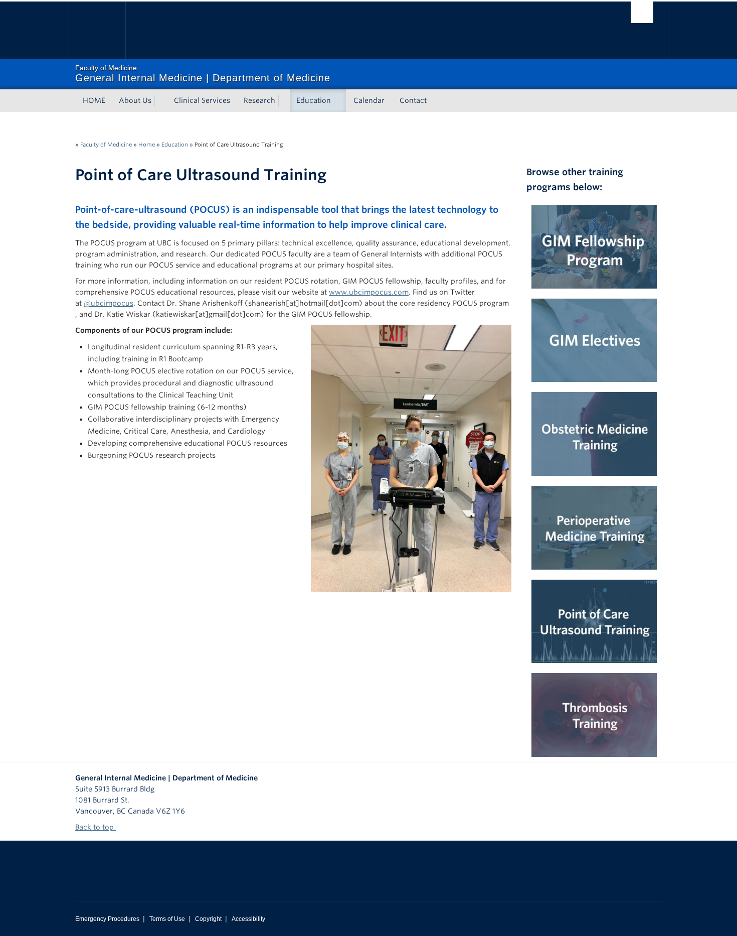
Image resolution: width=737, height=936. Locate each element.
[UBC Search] (642, 12)
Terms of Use (167, 918)
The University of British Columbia (96, 30)
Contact (413, 100)
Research (259, 100)
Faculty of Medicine (106, 144)
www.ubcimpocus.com (369, 292)
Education (313, 100)
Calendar (369, 100)
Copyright (208, 918)
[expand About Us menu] (160, 100)
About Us (135, 100)
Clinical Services (202, 100)
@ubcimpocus (108, 303)
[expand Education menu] (340, 100)
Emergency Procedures (107, 918)
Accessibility (248, 918)
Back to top (95, 827)
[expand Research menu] (284, 100)
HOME (94, 100)
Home (146, 144)
